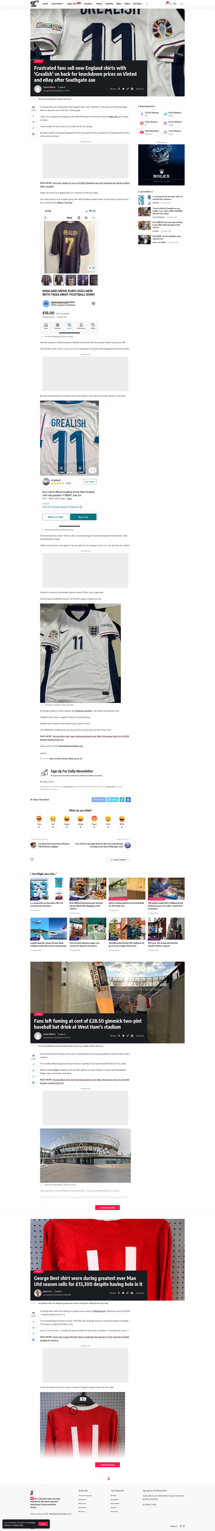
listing (64, 759)
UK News (156, 203)
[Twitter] (173, 114)
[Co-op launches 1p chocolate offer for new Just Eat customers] (144, 199)
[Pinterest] (149, 123)
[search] (170, 3)
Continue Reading (107, 1207)
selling (70, 759)
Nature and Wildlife (159, 242)
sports (76, 759)
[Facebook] (149, 114)
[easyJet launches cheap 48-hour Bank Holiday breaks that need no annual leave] (48, 929)
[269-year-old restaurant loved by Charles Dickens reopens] (166, 929)
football (57, 759)
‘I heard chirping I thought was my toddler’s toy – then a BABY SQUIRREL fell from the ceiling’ (168, 211)
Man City (113, 116)
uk (81, 759)
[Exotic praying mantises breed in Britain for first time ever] (127, 889)
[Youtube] (149, 132)
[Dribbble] (173, 132)
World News (154, 939)
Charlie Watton (49, 87)
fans (56, 1070)
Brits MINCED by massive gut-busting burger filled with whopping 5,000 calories (168, 224)
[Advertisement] (85, 161)
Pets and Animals (159, 217)
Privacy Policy (110, 786)
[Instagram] (173, 123)
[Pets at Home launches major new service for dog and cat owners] (88, 929)
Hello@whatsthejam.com (70, 746)
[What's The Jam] (34, 3)
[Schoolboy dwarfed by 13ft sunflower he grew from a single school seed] (127, 929)
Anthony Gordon (83, 711)
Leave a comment (119, 860)
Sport (38, 61)
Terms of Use (18, 1525)
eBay (52, 759)
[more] (146, 3)
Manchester (100, 1311)
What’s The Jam (64, 202)
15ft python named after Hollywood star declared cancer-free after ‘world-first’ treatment (165, 906)
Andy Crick (47, 1291)
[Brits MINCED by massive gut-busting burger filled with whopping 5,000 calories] (144, 225)
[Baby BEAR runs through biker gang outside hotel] (144, 239)
